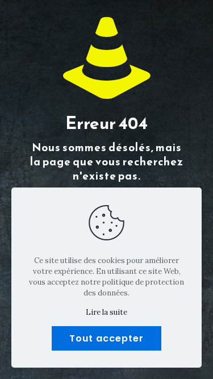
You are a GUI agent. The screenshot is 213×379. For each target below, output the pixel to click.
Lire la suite (106, 312)
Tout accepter (106, 338)
